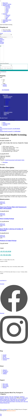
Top (1, 414)
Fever (6, 12)
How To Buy (5, 385)
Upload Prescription (7, 19)
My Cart (4, 357)
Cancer (6, 11)
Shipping (5, 387)
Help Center (5, 384)
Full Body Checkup (7, 4)
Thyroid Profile (3, 400)
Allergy (7, 9)
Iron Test (18, 400)
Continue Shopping (7, 31)
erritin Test (23, 400)
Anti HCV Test (12, 397)
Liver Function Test (22, 399)
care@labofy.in (3, 280)
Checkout (5, 359)
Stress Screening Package (7, 218)
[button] (1, 33)
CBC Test (11, 396)
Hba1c (8, 400)
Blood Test (13, 400)
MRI (6, 18)
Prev (1, 127)
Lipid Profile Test (13, 399)
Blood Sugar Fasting (10, 401)
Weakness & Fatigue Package (8, 240)
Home (4, 122)
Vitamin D (22, 396)
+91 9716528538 (5, 89)
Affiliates (5, 373)
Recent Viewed (6, 358)
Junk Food (5, 125)
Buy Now (8, 156)
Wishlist (4, 356)
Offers (4, 22)
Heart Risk (7, 6)
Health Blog (5, 21)
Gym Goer (7, 7)
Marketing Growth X (11, 410)
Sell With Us (5, 371)
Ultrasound (7, 15)
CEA (1, 401)
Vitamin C (2, 397)
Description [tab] (5, 162)
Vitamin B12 (16, 396)
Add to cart (3, 156)
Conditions (5, 372)
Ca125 (4, 401)
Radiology (5, 13)
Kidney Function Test (4, 399)
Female (7, 10)
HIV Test (7, 397)
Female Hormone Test (4, 402)
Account (4, 354)
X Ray (6, 17)
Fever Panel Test (19, 401)
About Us (5, 370)
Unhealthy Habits (6, 123)
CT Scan (7, 16)
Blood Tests (5, 2)
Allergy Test (25, 397)
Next (1, 130)
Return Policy (6, 386)
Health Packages (6, 5)
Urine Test (25, 401)
